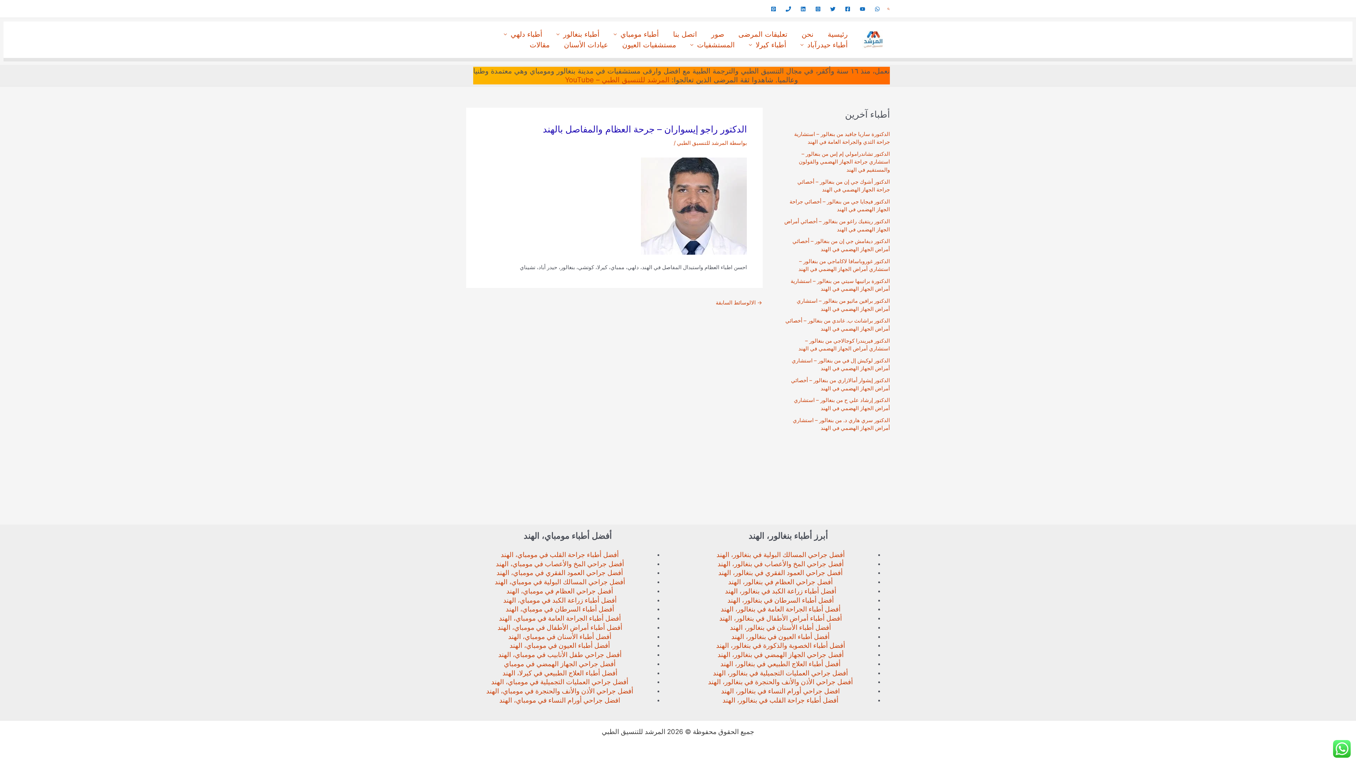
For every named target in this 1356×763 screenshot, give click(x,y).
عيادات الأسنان (586, 45)
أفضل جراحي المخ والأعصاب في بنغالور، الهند (781, 564)
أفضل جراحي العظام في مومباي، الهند (559, 591)
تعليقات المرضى (762, 34)
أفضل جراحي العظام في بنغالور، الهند (780, 582)
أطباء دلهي (526, 34)
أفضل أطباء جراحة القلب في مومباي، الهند (560, 555)
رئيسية (838, 34)
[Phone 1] (788, 9)
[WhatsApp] (877, 9)
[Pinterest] (773, 9)
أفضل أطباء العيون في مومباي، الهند (560, 645)
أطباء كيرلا (771, 45)
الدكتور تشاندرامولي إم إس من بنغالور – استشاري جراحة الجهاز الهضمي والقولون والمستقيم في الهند (844, 161)
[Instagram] (818, 9)
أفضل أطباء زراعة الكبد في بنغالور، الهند (780, 591)
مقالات (540, 45)
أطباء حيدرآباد (827, 45)
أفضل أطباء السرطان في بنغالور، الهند (780, 600)
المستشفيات (716, 45)
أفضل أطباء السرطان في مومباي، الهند (560, 609)
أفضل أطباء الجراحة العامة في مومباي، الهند (560, 618)
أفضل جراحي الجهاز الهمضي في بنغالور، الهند (781, 655)
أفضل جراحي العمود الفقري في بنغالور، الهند (780, 573)
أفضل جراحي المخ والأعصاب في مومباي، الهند (560, 564)
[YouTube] (862, 9)
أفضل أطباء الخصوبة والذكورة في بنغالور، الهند (780, 645)
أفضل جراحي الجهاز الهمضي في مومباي (559, 664)
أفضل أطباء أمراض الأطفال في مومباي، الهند (560, 627)
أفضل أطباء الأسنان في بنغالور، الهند (780, 627)
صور (717, 34)
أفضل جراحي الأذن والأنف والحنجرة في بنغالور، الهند (780, 682)
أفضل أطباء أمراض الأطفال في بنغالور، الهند (780, 618)
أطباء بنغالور (581, 34)
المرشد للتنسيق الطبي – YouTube (617, 80)
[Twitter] (832, 9)
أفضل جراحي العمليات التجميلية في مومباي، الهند (559, 682)
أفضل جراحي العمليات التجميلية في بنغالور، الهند (780, 673)
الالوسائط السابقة (739, 302)
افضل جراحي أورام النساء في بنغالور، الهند (780, 691)
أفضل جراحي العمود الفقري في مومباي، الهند (559, 573)
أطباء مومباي (639, 34)
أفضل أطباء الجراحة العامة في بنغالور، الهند (780, 609)
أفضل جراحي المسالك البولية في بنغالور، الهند (780, 555)
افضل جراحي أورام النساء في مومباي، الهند (559, 700)
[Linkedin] (803, 9)
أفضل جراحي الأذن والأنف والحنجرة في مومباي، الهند (559, 691)
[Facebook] (847, 9)
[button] (888, 9)
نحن (808, 34)
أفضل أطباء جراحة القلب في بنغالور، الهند (780, 700)
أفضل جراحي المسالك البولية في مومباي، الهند (560, 582)
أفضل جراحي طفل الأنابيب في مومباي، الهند (560, 655)
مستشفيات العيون (649, 45)
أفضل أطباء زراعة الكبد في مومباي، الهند (560, 600)
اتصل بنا (685, 34)
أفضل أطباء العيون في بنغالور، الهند (780, 637)
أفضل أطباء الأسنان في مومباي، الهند (559, 637)
